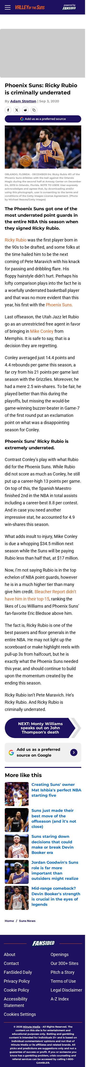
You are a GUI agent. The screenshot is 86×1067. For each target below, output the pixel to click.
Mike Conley (42, 331)
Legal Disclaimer (66, 990)
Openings (60, 954)
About (9, 954)
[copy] (34, 110)
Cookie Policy (16, 990)
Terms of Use (63, 981)
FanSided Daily (18, 972)
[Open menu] (8, 7)
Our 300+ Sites (64, 963)
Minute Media (31, 1026)
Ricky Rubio (16, 239)
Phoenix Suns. (59, 304)
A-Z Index (60, 998)
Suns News (27, 921)
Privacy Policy (17, 981)
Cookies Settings (20, 1014)
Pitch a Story (63, 972)
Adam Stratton (23, 101)
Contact (11, 963)
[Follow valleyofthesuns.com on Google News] (73, 752)
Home (9, 921)
